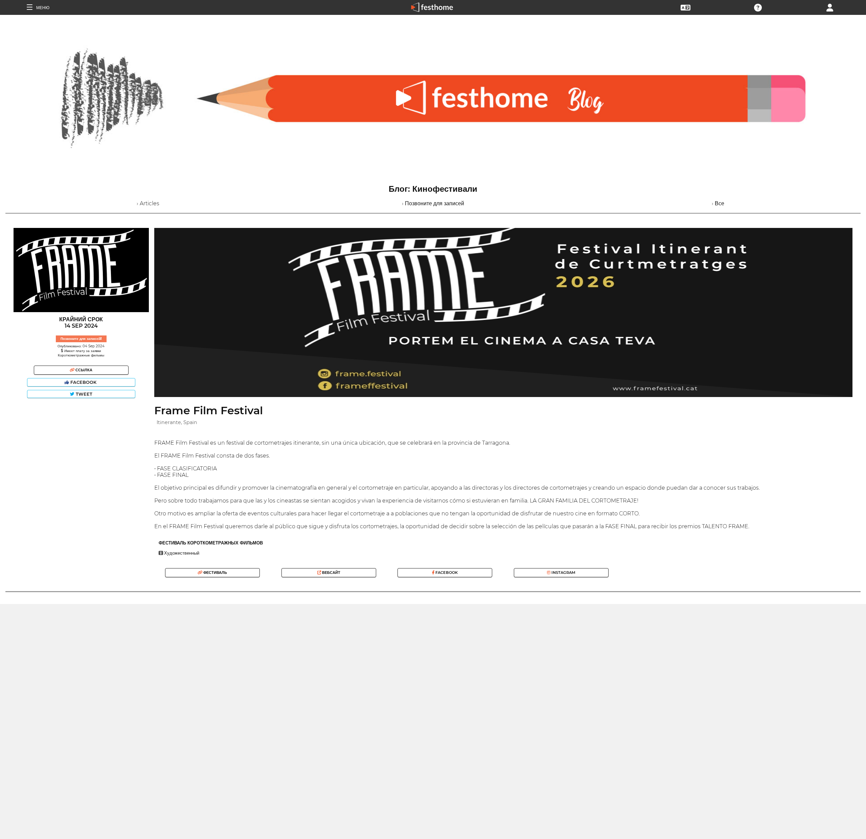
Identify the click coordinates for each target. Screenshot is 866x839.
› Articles (148, 203)
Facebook (83, 382)
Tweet (83, 394)
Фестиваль (214, 572)
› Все (718, 203)
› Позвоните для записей (433, 203)
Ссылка (83, 370)
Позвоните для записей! (81, 338)
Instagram (562, 572)
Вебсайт (330, 572)
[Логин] (829, 6)
